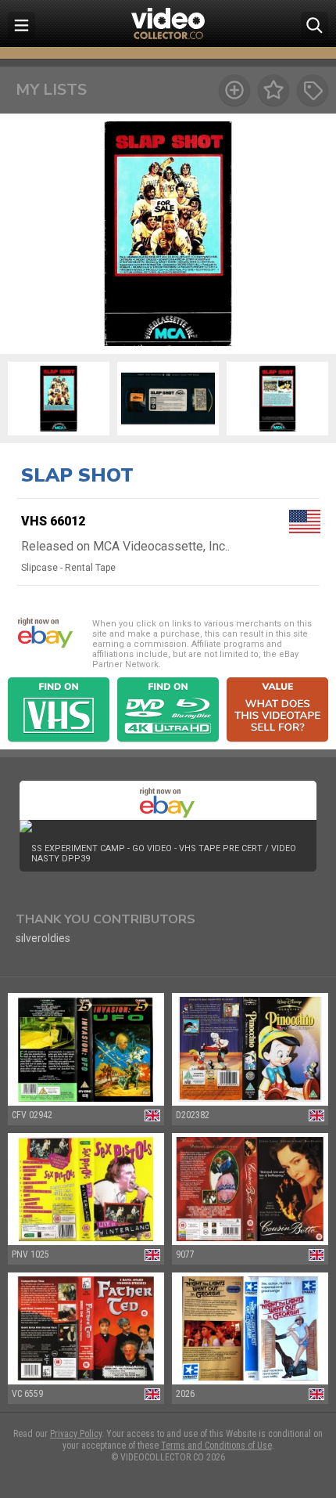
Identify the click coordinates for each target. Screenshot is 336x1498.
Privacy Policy (76, 1433)
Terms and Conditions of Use (216, 1445)
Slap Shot (77, 475)
